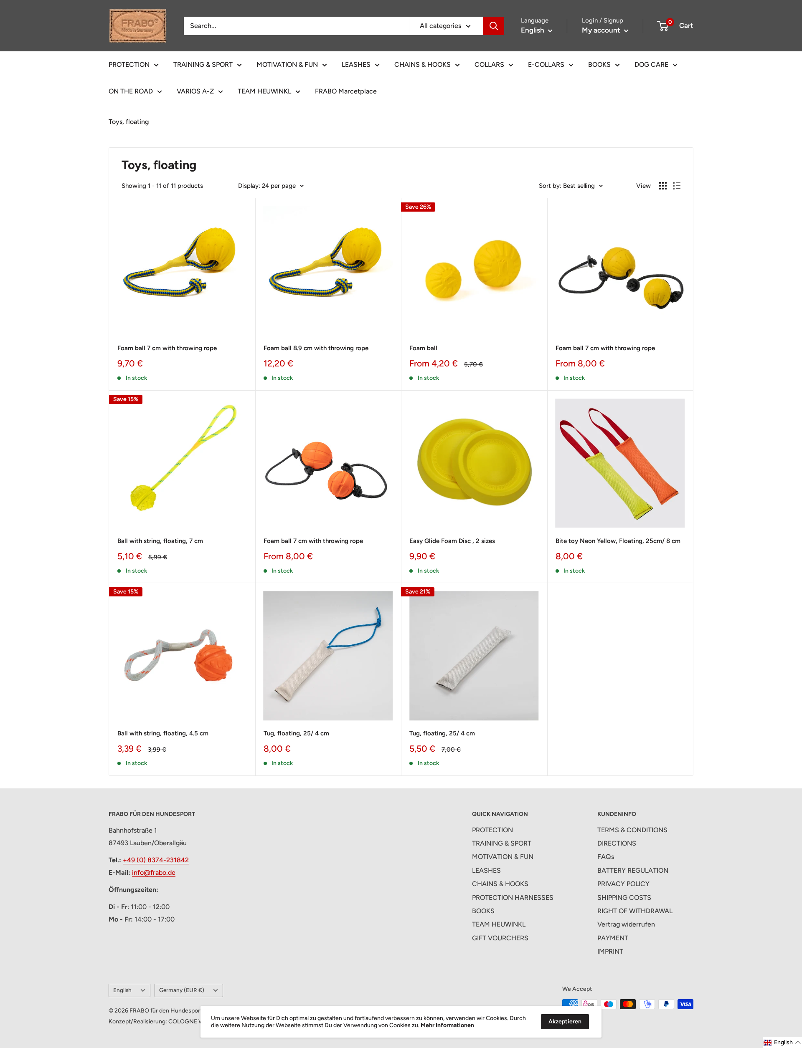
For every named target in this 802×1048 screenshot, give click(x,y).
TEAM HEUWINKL (264, 91)
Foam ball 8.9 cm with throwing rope (316, 348)
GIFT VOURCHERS (500, 938)
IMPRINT (610, 951)
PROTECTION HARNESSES (512, 898)
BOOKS (599, 64)
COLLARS (489, 64)
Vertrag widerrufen (626, 924)
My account (602, 30)
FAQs (605, 857)
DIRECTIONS (616, 843)
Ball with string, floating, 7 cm (160, 541)
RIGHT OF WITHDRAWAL (635, 911)
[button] (782, 1042)
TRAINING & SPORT (203, 64)
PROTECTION (129, 64)
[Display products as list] (676, 185)
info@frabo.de (153, 872)
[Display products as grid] (663, 185)
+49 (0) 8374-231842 (156, 860)
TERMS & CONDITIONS (632, 830)
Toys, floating (129, 122)
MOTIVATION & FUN (287, 64)
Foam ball (423, 348)
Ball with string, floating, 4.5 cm (162, 733)
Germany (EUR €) (181, 990)
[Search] (493, 26)
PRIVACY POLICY (623, 884)
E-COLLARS (546, 64)
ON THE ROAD (131, 91)
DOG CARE (651, 64)
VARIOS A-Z (195, 91)
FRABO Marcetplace (346, 91)
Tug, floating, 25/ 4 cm (296, 733)
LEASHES (356, 64)
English (122, 990)
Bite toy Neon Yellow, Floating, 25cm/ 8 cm (618, 541)
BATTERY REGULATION (632, 870)
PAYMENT (612, 938)
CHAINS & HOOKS (422, 64)
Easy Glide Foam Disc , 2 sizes (452, 541)
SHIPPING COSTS (624, 898)
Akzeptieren (564, 1021)
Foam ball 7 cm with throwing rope (167, 348)
